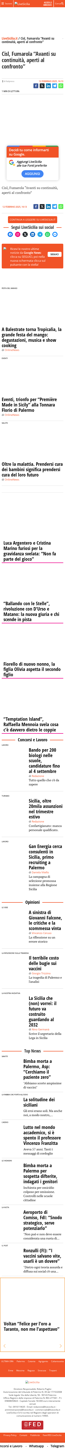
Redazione (38, 776)
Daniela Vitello (40, 872)
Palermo (21, 1361)
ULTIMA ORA (7, 1361)
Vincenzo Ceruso (41, 933)
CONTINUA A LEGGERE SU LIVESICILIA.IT (32, 219)
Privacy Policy (9, 1435)
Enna (10, 1370)
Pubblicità (35, 1435)
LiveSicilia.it (10, 38)
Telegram (53, 1446)
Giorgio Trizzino (41, 973)
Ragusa (31, 1370)
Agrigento (43, 1361)
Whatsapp (32, 1446)
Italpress (10, 81)
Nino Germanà (40, 1029)
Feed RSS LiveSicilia (52, 1435)
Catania (31, 1361)
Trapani (53, 1370)
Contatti (23, 1435)
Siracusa (42, 1370)
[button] (4, 1346)
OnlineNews (12, 350)
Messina (20, 1370)
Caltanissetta (57, 1361)
